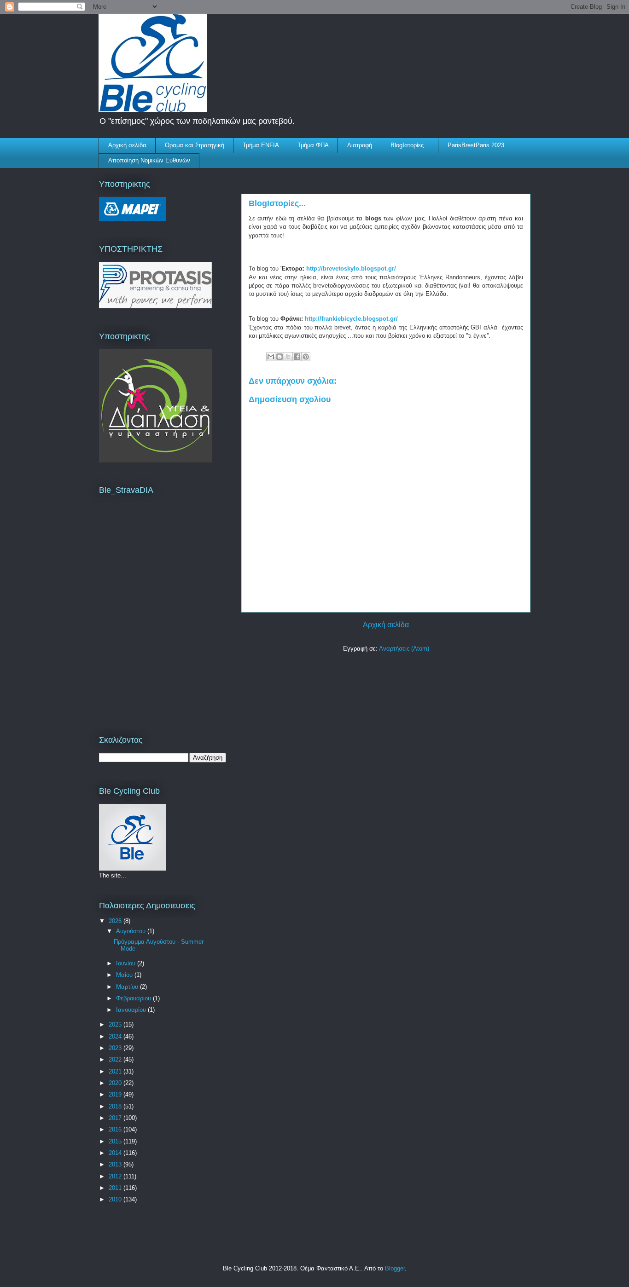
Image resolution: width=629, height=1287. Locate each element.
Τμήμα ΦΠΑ (313, 145)
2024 (116, 1036)
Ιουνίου (126, 963)
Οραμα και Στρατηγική (194, 145)
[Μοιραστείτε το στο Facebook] (297, 356)
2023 (116, 1048)
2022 (116, 1059)
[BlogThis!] (279, 356)
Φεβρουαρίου (134, 998)
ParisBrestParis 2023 (476, 145)
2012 (116, 1176)
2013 (116, 1164)
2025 (116, 1024)
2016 (116, 1129)
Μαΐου (125, 974)
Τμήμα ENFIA (261, 145)
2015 (116, 1141)
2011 (116, 1187)
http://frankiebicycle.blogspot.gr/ (350, 318)
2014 (116, 1152)
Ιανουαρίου (132, 1009)
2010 (116, 1199)
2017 (116, 1117)
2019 (116, 1094)
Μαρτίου (128, 986)
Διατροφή (359, 145)
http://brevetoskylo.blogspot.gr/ (351, 268)
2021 (116, 1071)
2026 (116, 921)
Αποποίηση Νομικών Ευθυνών (149, 160)
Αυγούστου (131, 931)
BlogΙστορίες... (409, 145)
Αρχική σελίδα (127, 145)
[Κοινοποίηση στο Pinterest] (305, 356)
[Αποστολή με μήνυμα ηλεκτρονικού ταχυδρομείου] (270, 356)
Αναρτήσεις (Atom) (404, 648)
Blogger (395, 1268)
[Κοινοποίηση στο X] (288, 356)
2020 (116, 1082)
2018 (116, 1106)
